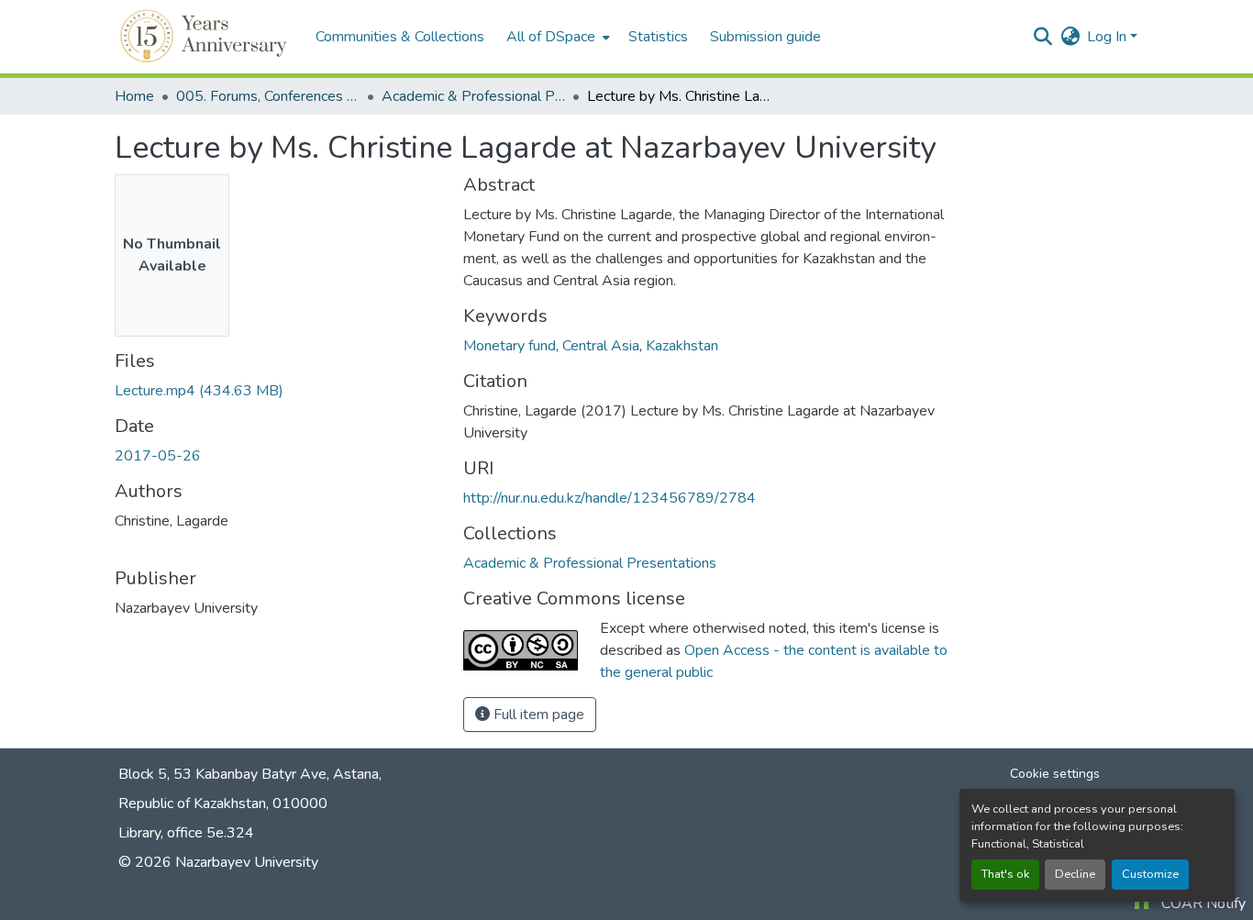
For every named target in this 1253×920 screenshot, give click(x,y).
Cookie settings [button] (1055, 773)
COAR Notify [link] (1203, 903)
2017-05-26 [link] (158, 456)
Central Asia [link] (600, 346)
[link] (278, 391)
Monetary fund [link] (509, 346)
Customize (1150, 874)
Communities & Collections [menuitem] (400, 37)
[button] (206, 37)
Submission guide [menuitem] (765, 37)
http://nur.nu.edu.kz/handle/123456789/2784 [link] (609, 498)
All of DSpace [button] (550, 37)
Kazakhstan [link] (682, 346)
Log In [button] (1108, 37)
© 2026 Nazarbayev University (218, 862)
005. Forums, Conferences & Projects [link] (268, 96)
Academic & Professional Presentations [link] (473, 96)
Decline (1075, 874)
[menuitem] (556, 37)
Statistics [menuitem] (658, 37)
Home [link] (134, 96)
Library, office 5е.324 (186, 833)
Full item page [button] (537, 714)
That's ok (1005, 874)
